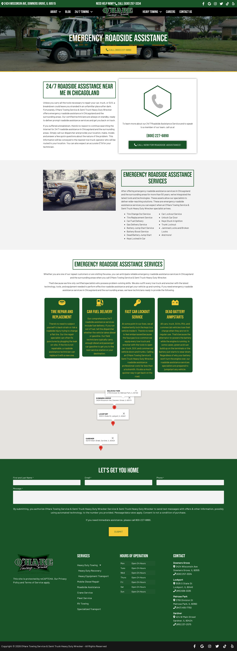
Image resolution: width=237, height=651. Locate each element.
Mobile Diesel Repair (88, 581)
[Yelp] (233, 3)
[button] (114, 407)
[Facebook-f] (203, 3)
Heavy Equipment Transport (93, 576)
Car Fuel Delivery (99, 311)
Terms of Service (34, 582)
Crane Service (85, 592)
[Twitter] (221, 3)
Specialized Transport (89, 609)
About (53, 12)
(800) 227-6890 (157, 135)
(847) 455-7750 (184, 607)
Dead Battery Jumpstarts (175, 314)
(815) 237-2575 (132, 7)
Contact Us (185, 12)
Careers (170, 12)
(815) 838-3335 (183, 590)
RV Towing (83, 603)
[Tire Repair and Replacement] (62, 302)
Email (88, 478)
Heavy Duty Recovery (89, 570)
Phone (160, 478)
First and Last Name (23, 478)
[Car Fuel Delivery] (99, 302)
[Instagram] (215, 3)
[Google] (209, 3)
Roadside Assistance (88, 587)
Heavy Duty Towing (87, 565)
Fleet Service (84, 598)
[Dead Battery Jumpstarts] (175, 302)
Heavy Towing (150, 12)
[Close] (129, 397)
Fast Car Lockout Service (137, 314)
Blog (68, 12)
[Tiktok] (227, 3)
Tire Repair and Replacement (62, 314)
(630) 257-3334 (132, 4)
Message (18, 488)
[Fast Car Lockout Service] (137, 302)
